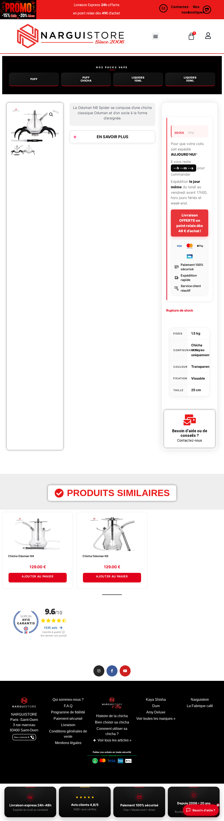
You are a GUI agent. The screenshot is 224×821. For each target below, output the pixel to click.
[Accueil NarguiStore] (70, 36)
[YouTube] (125, 670)
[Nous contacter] (163, 8)
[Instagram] (98, 670)
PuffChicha (85, 79)
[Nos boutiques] (207, 9)
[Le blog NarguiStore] (112, 703)
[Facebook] (112, 670)
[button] (155, 36)
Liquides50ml (190, 79)
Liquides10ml (138, 79)
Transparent (201, 366)
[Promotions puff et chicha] (18, 9)
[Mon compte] (208, 35)
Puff (34, 79)
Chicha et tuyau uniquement (200, 350)
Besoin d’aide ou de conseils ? (189, 433)
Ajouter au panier (37, 576)
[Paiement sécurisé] (112, 758)
